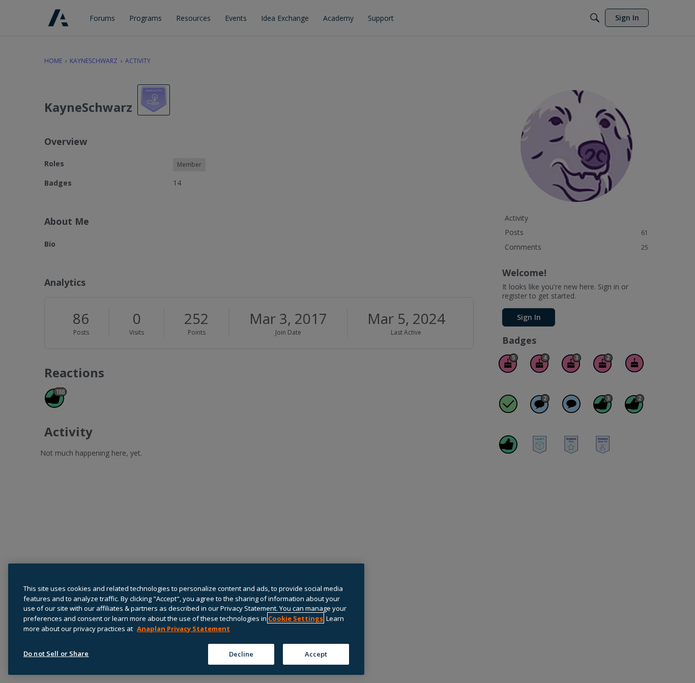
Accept (316, 653)
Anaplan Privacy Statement (183, 628)
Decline (241, 653)
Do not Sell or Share (56, 653)
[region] (186, 619)
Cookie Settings (295, 617)
